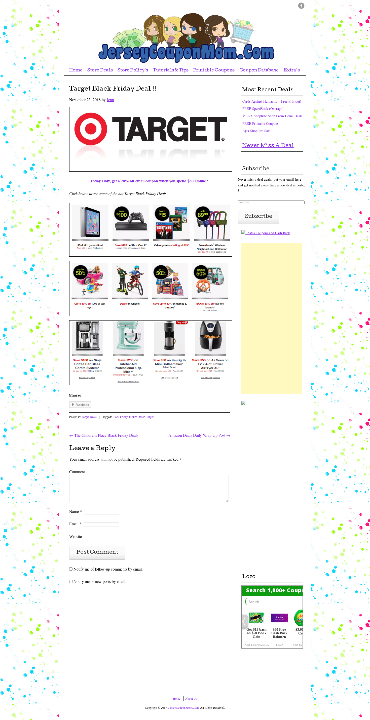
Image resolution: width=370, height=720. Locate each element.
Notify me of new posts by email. (99, 581)
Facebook (301, 6)
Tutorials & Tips (171, 70)
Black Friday (120, 417)
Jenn (110, 99)
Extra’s (291, 70)
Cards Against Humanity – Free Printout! (271, 101)
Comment (77, 471)
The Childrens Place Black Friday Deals (103, 435)
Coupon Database (259, 70)
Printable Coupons (214, 70)
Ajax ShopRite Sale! (257, 130)
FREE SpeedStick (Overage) (262, 108)
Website (75, 536)
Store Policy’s (133, 70)
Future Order (137, 417)
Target (150, 417)
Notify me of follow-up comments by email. (108, 569)
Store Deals (100, 70)
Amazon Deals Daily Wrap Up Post (199, 435)
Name (75, 511)
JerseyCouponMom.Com (183, 707)
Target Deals (89, 417)
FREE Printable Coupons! (261, 123)
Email (75, 523)
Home (76, 70)
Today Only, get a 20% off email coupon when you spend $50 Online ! (149, 181)
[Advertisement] (271, 318)
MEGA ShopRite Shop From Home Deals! (273, 115)
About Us (191, 698)
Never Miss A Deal (268, 146)
